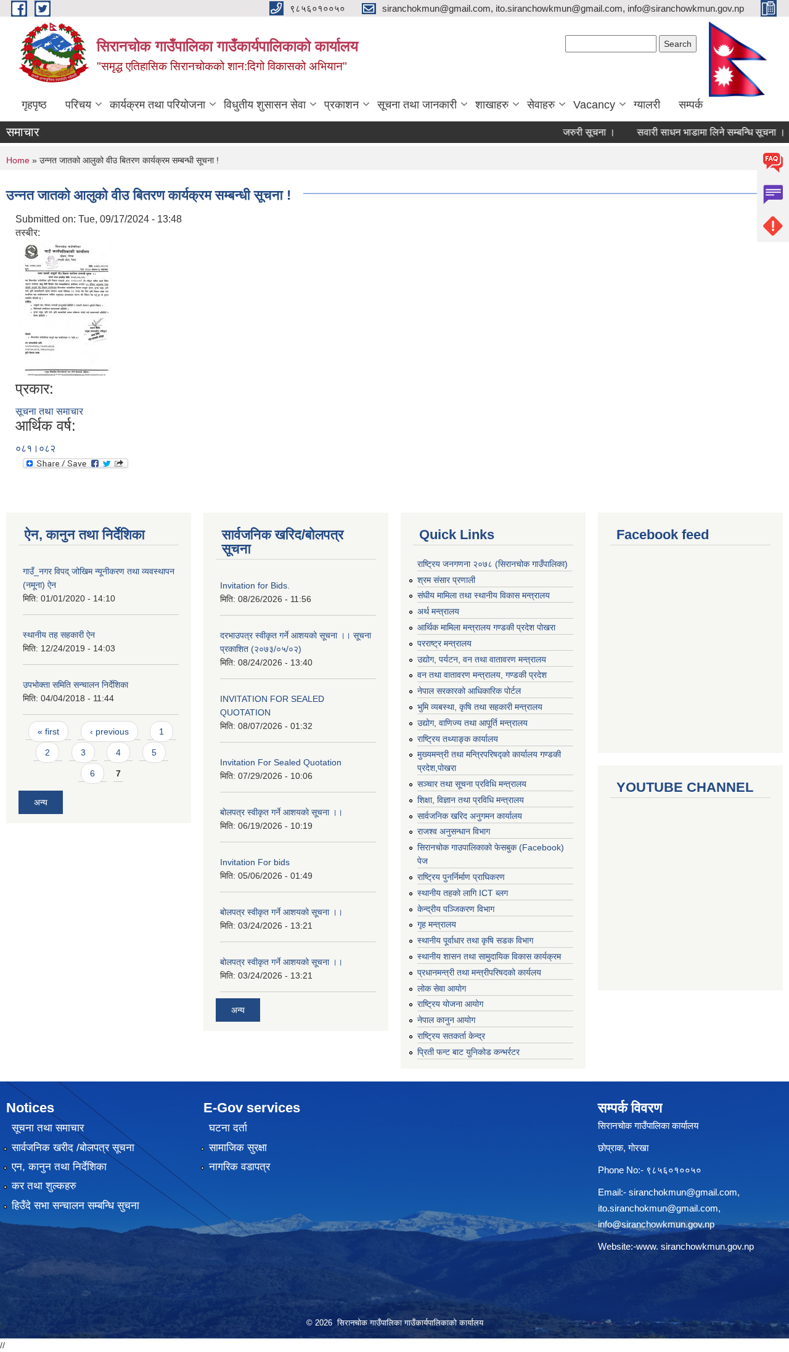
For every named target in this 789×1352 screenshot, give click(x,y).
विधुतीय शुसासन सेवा (265, 105)
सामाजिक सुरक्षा (238, 1148)
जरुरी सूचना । (571, 132)
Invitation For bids (255, 862)
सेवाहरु (541, 105)
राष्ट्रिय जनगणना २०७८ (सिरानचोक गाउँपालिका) (492, 564)
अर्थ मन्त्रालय (438, 611)
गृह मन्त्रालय (436, 924)
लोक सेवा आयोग (441, 988)
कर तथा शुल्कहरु (44, 1186)
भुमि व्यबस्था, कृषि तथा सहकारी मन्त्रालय (479, 707)
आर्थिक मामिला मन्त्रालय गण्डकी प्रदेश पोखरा (486, 627)
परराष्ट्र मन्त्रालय (444, 643)
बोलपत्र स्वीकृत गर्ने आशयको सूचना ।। (281, 812)
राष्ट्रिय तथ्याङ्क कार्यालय (457, 739)
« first (48, 731)
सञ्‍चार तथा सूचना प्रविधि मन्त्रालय (471, 784)
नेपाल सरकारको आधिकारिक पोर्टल (469, 691)
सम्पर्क (691, 105)
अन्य (40, 802)
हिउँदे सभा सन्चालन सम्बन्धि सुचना (75, 1206)
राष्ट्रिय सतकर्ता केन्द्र (451, 1036)
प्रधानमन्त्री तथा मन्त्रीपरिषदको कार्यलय (479, 972)
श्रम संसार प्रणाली (446, 580)
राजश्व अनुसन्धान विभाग (453, 831)
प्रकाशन (341, 105)
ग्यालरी (647, 105)
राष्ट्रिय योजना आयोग (450, 1004)
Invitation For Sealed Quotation (280, 762)
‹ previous (109, 731)
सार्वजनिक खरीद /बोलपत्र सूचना (73, 1148)
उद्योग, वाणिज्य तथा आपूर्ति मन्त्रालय (472, 723)
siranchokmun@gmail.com (683, 1192)
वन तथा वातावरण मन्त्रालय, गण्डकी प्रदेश (482, 675)
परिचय (78, 105)
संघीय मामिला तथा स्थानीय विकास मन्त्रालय (483, 595)
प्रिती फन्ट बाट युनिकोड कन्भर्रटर (468, 1052)
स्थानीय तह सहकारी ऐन (59, 635)
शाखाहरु (492, 105)
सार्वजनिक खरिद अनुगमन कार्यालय (469, 816)
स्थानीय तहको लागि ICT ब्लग (462, 893)
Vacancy (594, 105)
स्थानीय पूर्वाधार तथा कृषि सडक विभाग (475, 940)
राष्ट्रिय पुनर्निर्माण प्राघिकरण (461, 877)
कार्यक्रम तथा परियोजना (157, 105)
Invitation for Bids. (255, 585)
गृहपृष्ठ (34, 105)
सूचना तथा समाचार (49, 411)
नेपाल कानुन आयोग (446, 1020)
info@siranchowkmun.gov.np (656, 1224)
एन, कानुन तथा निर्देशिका (59, 1167)
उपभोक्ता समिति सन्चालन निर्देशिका (75, 685)
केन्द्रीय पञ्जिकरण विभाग (455, 909)
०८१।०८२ (35, 448)
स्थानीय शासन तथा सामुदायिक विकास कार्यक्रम (489, 956)
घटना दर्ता (228, 1128)
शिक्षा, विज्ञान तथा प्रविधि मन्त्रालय (470, 800)
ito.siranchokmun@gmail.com (658, 1208)
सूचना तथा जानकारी (417, 105)
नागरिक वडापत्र (239, 1167)
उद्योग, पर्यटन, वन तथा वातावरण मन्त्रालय (481, 659)
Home (18, 160)
